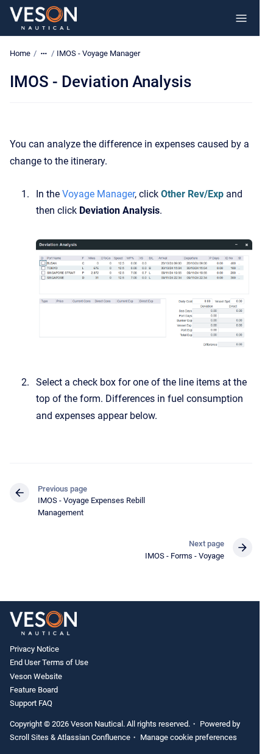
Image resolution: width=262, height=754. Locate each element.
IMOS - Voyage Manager (98, 53)
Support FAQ (31, 703)
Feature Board (34, 689)
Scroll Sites (29, 737)
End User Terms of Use (49, 662)
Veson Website (36, 676)
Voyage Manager (98, 194)
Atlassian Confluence (93, 737)
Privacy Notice (34, 649)
